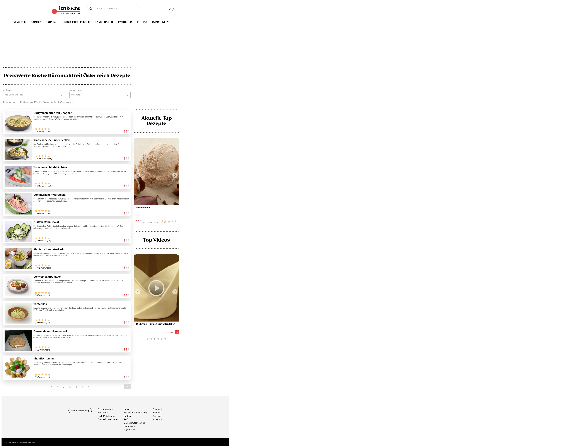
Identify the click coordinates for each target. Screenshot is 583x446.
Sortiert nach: (75, 90)
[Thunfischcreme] (18, 367)
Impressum (129, 426)
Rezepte (20, 22)
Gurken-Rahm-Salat (46, 222)
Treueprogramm (105, 409)
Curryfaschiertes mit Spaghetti (53, 112)
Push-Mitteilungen (106, 416)
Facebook (157, 409)
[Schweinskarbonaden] (18, 285)
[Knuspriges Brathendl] (158, 171)
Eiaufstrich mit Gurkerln (49, 249)
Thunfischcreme (44, 358)
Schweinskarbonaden (47, 276)
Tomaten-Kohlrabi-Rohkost (50, 167)
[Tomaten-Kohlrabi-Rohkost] (18, 176)
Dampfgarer (104, 22)
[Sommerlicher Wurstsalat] (18, 203)
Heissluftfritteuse (75, 22)
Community (160, 22)
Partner (127, 416)
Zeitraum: (7, 90)
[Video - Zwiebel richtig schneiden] (159, 288)
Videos (142, 22)
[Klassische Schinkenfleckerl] (18, 149)
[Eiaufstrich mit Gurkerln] (18, 258)
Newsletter (103, 412)
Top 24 (51, 22)
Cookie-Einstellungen (108, 419)
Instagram (157, 419)
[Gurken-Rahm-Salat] (18, 231)
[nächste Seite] (127, 386)
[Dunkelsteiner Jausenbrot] (18, 340)
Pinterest (157, 412)
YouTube (157, 416)
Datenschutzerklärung (134, 423)
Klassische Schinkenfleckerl (51, 140)
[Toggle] (172, 9)
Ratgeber (125, 22)
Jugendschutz (130, 429)
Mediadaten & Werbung (135, 412)
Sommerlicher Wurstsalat (49, 194)
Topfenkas (40, 304)
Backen (36, 22)
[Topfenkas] (18, 313)
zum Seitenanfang (80, 410)
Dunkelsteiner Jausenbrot (50, 331)
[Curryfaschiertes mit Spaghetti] (18, 122)
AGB (126, 419)
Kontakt (127, 409)
